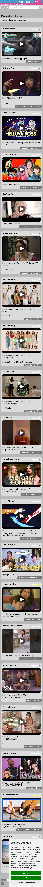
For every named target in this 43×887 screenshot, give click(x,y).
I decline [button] (26, 878)
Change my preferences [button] (26, 882)
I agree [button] (25, 873)
